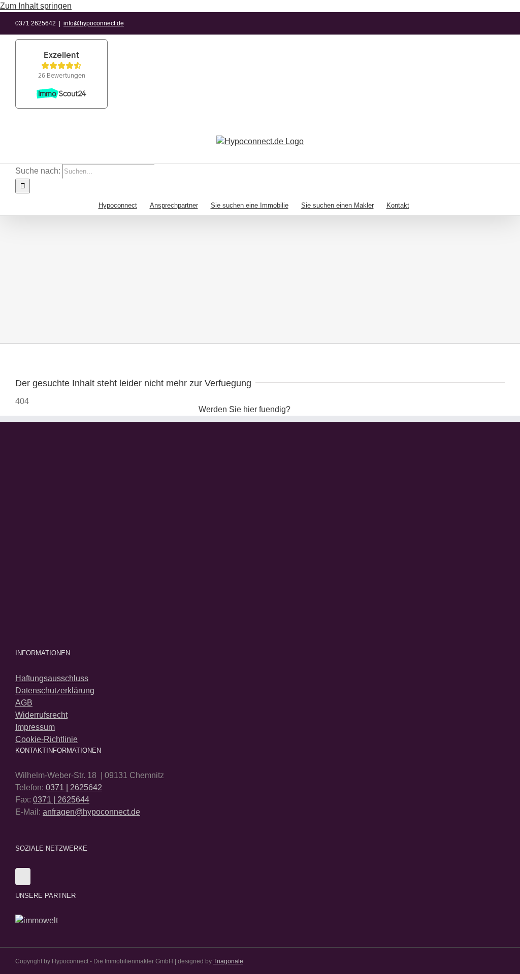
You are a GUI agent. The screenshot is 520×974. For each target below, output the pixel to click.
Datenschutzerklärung (54, 690)
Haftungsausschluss (51, 678)
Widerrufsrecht (41, 715)
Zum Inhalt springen (36, 6)
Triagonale (228, 961)
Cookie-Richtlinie (46, 739)
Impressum (35, 727)
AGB (23, 702)
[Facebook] (22, 876)
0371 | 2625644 (61, 799)
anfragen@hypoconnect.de (91, 812)
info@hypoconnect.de (93, 23)
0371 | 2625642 (74, 787)
